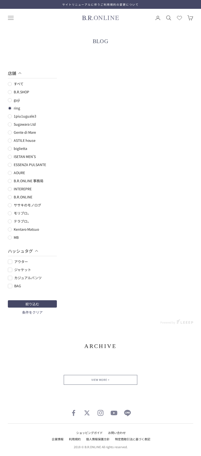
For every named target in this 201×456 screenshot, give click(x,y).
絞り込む (32, 303)
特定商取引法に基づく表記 (132, 439)
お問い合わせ (117, 433)
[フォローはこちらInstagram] (100, 413)
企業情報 (57, 439)
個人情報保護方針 (98, 439)
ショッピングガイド (89, 433)
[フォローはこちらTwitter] (87, 413)
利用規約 (75, 439)
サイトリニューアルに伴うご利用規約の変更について (100, 4)
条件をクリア (32, 312)
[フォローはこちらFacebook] (73, 413)
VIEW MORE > (100, 380)
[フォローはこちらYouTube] (114, 413)
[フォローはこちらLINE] (127, 413)
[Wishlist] (179, 18)
